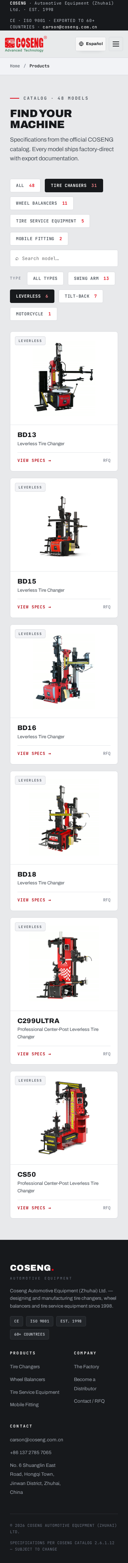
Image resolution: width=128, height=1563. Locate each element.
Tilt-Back (81, 296)
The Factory (86, 1366)
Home (15, 66)
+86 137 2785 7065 (31, 1452)
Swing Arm (91, 278)
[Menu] (116, 44)
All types (45, 278)
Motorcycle (33, 314)
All (25, 185)
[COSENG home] (26, 44)
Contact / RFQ (89, 1401)
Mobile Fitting (39, 239)
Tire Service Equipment (50, 221)
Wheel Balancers (42, 203)
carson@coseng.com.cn (70, 26)
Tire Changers (74, 185)
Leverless (32, 296)
